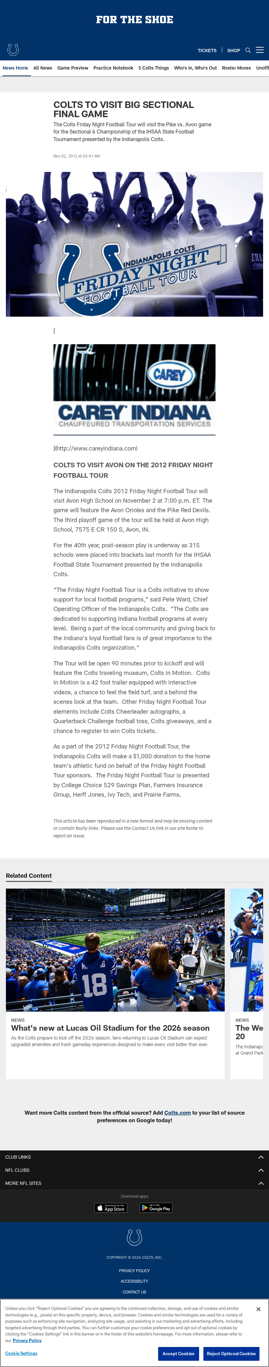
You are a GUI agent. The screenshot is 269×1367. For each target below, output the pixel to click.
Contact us (134, 1292)
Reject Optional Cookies (231, 1353)
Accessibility (134, 1281)
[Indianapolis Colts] (134, 1238)
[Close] (258, 1309)
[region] (134, 1333)
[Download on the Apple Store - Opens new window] (111, 1208)
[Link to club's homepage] (13, 47)
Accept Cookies (179, 1353)
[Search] (248, 50)
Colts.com (177, 1112)
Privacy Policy (134, 1270)
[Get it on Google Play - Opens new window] (156, 1211)
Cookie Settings (21, 1353)
